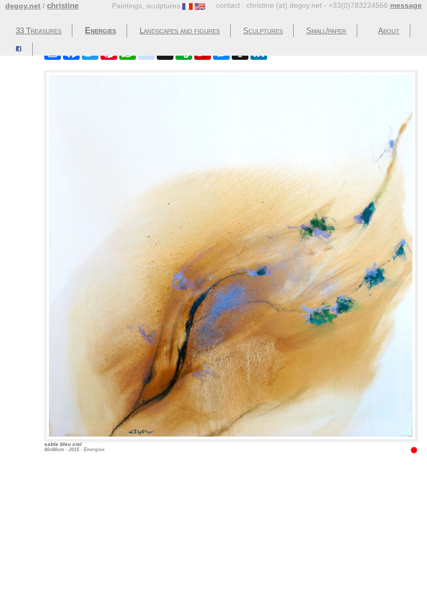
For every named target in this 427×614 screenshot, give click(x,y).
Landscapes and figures (180, 30)
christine (63, 5)
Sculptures (263, 30)
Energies (100, 30)
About (388, 30)
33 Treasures (38, 30)
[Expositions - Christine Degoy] (19, 49)
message (406, 5)
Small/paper (326, 30)
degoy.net (23, 6)
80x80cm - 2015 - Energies (74, 446)
